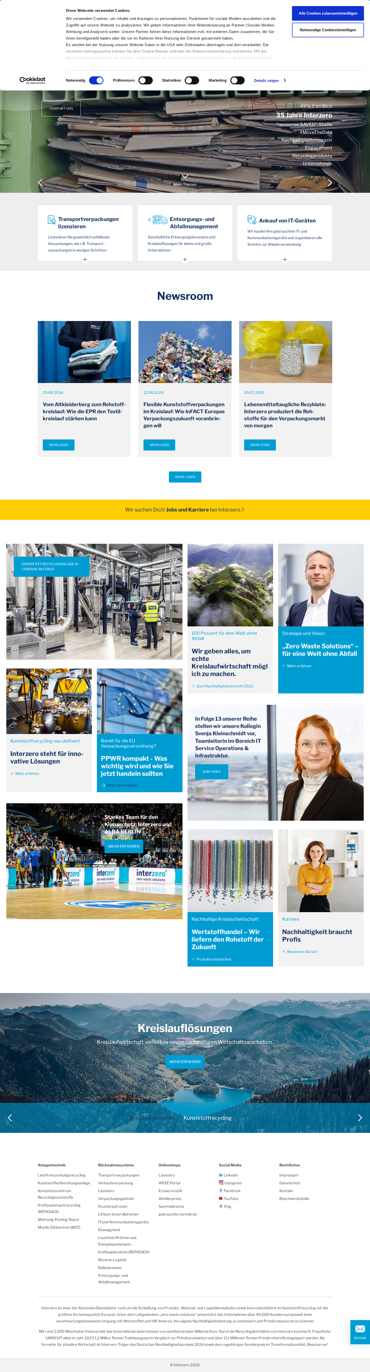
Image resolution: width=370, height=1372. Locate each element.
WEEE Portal (169, 1183)
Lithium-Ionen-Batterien (118, 1214)
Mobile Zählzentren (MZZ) (59, 1227)
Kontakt (360, 1338)
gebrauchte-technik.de (178, 1214)
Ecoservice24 (170, 1191)
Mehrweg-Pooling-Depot (58, 1219)
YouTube (231, 1198)
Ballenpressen (110, 1267)
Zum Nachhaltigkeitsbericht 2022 (224, 686)
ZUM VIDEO (212, 772)
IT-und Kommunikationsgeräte (123, 1222)
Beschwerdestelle (294, 1198)
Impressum (288, 1175)
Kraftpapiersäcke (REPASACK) (124, 1252)
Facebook (232, 1191)
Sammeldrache (171, 1206)
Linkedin (231, 1175)
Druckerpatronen (112, 1206)
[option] (185, 96)
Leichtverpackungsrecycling (62, 1175)
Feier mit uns (61, 108)
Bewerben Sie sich (301, 951)
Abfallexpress (170, 1198)
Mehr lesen (58, 445)
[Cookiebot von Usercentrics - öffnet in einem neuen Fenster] (33, 80)
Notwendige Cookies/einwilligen (328, 30)
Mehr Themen (185, 184)
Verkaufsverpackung (115, 1183)
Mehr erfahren (27, 773)
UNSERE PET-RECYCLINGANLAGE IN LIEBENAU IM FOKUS (49, 566)
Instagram (233, 1183)
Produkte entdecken (213, 959)
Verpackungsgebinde (116, 1198)
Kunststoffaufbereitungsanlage (64, 1183)
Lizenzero (106, 1191)
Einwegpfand (109, 1230)
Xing (227, 1206)
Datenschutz (290, 1183)
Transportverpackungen (118, 1175)
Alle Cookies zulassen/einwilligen (328, 13)
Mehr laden (185, 477)
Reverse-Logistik (112, 1260)
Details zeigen (266, 80)
